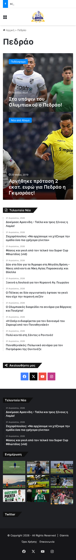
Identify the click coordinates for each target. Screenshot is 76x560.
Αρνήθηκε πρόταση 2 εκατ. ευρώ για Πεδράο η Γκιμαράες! (37, 187)
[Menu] (5, 18)
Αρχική (9, 30)
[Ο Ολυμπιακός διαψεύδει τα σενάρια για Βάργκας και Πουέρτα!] (14, 495)
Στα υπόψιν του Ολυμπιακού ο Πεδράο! (35, 102)
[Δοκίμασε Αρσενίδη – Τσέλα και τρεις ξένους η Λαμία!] (14, 467)
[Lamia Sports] (38, 16)
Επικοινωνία (47, 541)
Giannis (64, 535)
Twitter (10, 514)
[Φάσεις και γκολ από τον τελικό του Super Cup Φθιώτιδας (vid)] (62, 467)
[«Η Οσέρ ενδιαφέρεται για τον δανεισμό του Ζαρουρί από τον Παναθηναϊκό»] (38, 495)
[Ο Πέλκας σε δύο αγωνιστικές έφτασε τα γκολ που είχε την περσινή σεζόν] (62, 481)
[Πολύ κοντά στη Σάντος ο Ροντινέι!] (62, 496)
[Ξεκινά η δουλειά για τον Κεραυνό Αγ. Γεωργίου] (38, 481)
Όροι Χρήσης (29, 541)
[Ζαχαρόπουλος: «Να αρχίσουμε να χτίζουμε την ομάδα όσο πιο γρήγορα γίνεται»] (38, 467)
